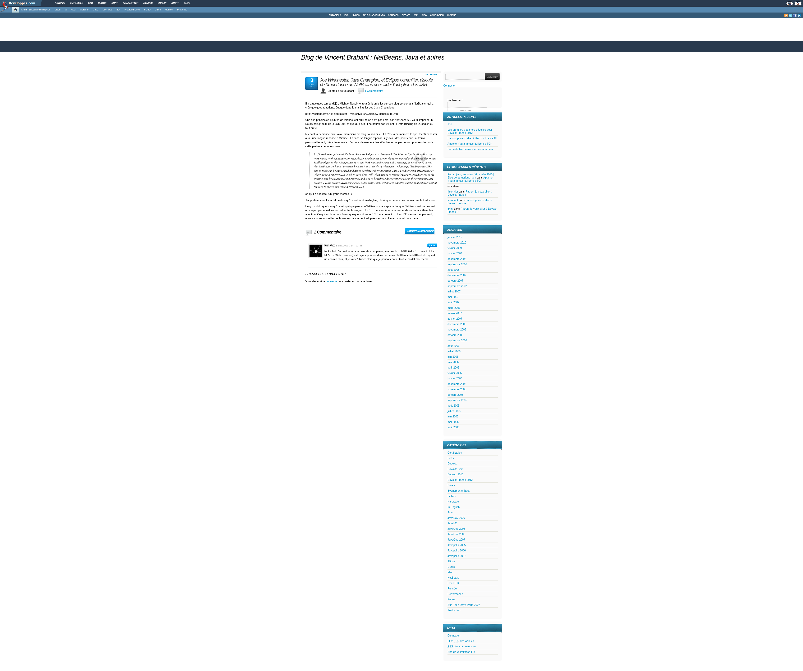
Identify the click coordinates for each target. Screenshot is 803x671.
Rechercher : (455, 100)
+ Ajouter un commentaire (420, 231)
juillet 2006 (454, 351)
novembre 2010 (457, 242)
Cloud (57, 9)
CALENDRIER (437, 15)
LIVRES (356, 15)
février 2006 (455, 373)
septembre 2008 (457, 264)
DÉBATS (406, 15)
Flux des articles (461, 641)
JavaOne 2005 (456, 528)
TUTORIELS (335, 15)
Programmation (132, 9)
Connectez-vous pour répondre (432, 246)
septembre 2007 (457, 286)
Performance (455, 594)
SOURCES (393, 15)
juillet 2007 (454, 291)
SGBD (147, 9)
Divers (451, 485)
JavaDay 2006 (456, 517)
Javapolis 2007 (457, 555)
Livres (451, 566)
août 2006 (453, 345)
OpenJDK (453, 583)
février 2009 (455, 248)
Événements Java (458, 490)
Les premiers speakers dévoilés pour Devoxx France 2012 (470, 131)
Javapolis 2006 (457, 550)
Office (158, 9)
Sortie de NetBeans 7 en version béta (470, 149)
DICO (424, 15)
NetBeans (431, 74)
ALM (73, 9)
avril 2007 (453, 302)
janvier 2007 (455, 318)
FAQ (346, 15)
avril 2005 (453, 427)
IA (66, 9)
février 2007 (455, 313)
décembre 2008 (457, 258)
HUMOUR (451, 15)
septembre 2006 (457, 340)
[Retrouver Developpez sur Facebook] (795, 15)
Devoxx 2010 (455, 474)
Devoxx (452, 463)
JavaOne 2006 (456, 534)
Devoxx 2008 (455, 469)
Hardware (453, 501)
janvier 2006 (455, 378)
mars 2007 (454, 307)
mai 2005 (453, 422)
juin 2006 (453, 356)
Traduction (454, 610)
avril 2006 (453, 367)
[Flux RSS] (786, 15)
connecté (332, 281)
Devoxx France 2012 (460, 479)
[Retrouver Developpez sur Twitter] (790, 15)
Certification (455, 452)
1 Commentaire (374, 90)
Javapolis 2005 (457, 545)
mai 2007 (453, 297)
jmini (450, 208)
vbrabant (453, 200)
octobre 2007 (455, 280)
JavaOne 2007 (456, 539)
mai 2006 (453, 362)
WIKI (416, 15)
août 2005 (453, 405)
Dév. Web (107, 9)
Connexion (449, 85)
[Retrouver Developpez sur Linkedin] (799, 15)
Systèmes (182, 9)
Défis (451, 458)
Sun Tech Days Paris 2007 (464, 604)
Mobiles (169, 9)
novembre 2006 (457, 329)
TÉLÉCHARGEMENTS (374, 15)
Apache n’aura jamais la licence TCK (470, 143)
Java (95, 9)
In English (454, 507)
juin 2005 (453, 416)
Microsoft (84, 9)
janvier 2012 (455, 237)
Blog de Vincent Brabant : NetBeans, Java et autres (372, 57)
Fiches (452, 496)
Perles (451, 599)
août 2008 (453, 269)
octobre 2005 (455, 394)
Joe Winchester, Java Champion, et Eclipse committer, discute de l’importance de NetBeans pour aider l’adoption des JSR (376, 82)
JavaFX (452, 523)
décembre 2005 (457, 383)
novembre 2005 (457, 389)
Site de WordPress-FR (461, 651)
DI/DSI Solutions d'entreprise (35, 9)
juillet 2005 (454, 411)
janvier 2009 (455, 253)
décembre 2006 (457, 324)
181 (450, 124)
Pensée (452, 588)
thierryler (453, 191)
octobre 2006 (455, 335)
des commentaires (462, 646)
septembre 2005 (457, 400)
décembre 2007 (457, 275)
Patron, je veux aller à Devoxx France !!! (472, 138)
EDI (118, 9)
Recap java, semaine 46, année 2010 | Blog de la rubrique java (471, 176)
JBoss (451, 561)
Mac (450, 572)
